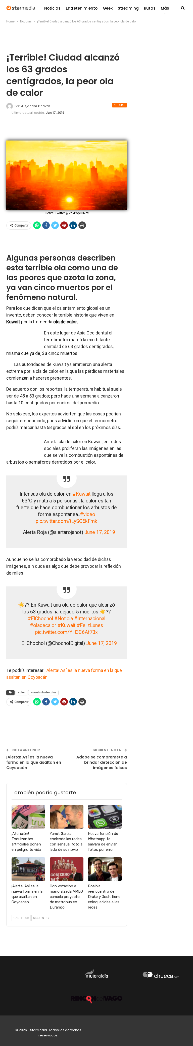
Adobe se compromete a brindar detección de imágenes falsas (101, 762)
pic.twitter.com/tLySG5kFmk (66, 521)
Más (165, 8)
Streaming (128, 8)
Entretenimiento (82, 8)
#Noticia (63, 618)
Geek (108, 8)
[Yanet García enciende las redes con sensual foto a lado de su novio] (66, 817)
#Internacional (89, 618)
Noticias (52, 8)
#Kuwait (81, 494)
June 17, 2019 (99, 532)
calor (21, 692)
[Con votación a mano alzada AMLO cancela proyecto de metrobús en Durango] (66, 869)
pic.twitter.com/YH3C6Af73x (66, 632)
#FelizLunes (90, 625)
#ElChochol (40, 618)
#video (87, 514)
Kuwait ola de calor (43, 692)
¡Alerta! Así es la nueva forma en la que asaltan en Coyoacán (33, 762)
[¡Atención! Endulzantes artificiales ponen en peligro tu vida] (28, 817)
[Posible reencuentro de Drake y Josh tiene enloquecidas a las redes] (105, 869)
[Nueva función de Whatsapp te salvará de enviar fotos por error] (105, 817)
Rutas (150, 8)
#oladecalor (43, 625)
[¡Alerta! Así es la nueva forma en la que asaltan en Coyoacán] (28, 869)
